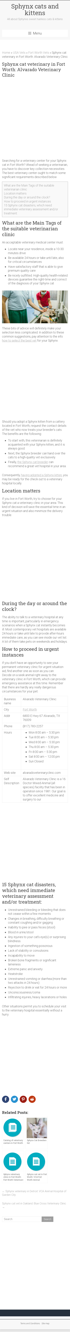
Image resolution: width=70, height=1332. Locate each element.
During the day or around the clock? (27, 197)
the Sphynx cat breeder (32, 462)
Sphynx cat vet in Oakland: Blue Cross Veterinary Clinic (34, 1205)
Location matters (15, 193)
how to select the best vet (19, 340)
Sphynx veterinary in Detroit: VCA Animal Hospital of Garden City (34, 1193)
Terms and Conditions (30, 1323)
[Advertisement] (35, 118)
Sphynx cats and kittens (35, 9)
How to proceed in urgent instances (27, 201)
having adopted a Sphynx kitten (41, 475)
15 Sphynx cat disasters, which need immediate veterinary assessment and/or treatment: (31, 209)
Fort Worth (30, 709)
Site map (45, 1323)
